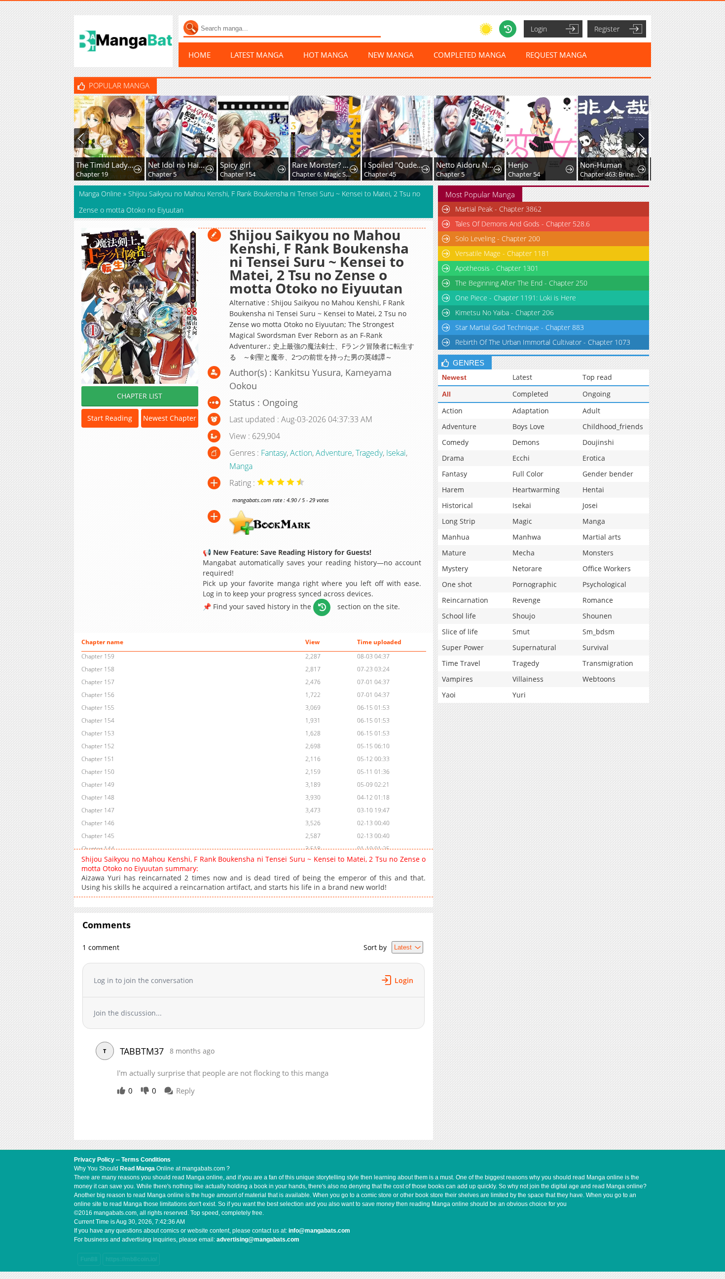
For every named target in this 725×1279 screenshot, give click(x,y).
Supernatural (534, 647)
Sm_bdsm (598, 631)
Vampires (457, 679)
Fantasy (274, 452)
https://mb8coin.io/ (131, 1259)
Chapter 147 (97, 810)
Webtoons (599, 679)
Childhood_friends (612, 426)
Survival (595, 647)
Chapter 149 (97, 784)
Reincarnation (465, 600)
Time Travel (461, 663)
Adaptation (530, 410)
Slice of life (460, 631)
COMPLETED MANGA (470, 55)
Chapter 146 (97, 823)
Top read (597, 377)
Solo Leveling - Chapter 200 (497, 238)
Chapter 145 (97, 836)
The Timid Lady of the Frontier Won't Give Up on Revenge (106, 165)
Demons (526, 442)
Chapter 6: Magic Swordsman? (322, 174)
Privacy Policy (94, 1159)
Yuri (519, 694)
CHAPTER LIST (139, 396)
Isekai (396, 452)
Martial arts (601, 537)
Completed (530, 394)
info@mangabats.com (319, 1230)
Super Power (463, 647)
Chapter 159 (97, 656)
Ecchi (521, 458)
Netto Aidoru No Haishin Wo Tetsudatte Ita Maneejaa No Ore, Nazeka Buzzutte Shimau (466, 165)
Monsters (598, 552)
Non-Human (601, 165)
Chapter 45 (380, 174)
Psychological (604, 584)
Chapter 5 (162, 174)
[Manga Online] (123, 41)
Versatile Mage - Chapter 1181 (502, 253)
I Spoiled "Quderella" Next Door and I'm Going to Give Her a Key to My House (394, 165)
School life (459, 616)
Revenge (526, 600)
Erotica (593, 458)
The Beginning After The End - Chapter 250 (521, 283)
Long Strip (458, 521)
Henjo (518, 165)
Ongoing (596, 394)
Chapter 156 (97, 695)
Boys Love (528, 426)
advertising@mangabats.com (258, 1239)
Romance (597, 600)
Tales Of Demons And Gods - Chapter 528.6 (522, 223)
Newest (454, 377)
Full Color (528, 473)
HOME (199, 55)
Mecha (523, 552)
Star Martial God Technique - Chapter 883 (519, 327)
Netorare (527, 568)
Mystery (455, 568)
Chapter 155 (97, 707)
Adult (591, 410)
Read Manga (137, 1168)
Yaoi (449, 694)
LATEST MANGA (257, 55)
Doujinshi (598, 442)
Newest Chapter (169, 418)
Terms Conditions (146, 1159)
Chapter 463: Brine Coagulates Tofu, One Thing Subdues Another (610, 174)
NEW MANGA (391, 55)
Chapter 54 (524, 174)
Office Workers (606, 568)
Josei (590, 505)
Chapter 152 (97, 746)
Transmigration (607, 663)
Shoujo (523, 616)
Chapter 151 (97, 759)
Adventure (334, 452)
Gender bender (607, 473)
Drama (453, 458)
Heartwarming (536, 489)
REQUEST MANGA (556, 55)
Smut (521, 631)
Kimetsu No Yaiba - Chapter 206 (504, 312)
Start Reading (109, 418)
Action (301, 452)
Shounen (597, 616)
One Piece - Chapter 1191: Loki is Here (515, 297)
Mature (454, 552)
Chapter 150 (97, 771)
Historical (457, 505)
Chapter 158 (97, 669)
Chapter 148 (97, 797)
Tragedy (369, 452)
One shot (457, 584)
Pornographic (534, 584)
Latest (522, 377)
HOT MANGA (325, 55)
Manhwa (526, 537)
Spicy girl (235, 165)
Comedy (455, 442)
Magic (522, 521)
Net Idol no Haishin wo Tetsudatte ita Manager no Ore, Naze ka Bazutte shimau (178, 165)
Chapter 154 (237, 174)
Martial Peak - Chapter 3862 (498, 209)
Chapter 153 (97, 733)
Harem (453, 489)
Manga (241, 466)
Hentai (593, 489)
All (446, 394)
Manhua (456, 537)
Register (606, 29)
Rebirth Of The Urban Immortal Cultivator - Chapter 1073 (542, 342)
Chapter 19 (92, 174)
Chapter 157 (97, 682)
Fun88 (89, 1259)
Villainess (528, 679)
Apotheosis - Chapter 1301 (497, 268)
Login (539, 29)
